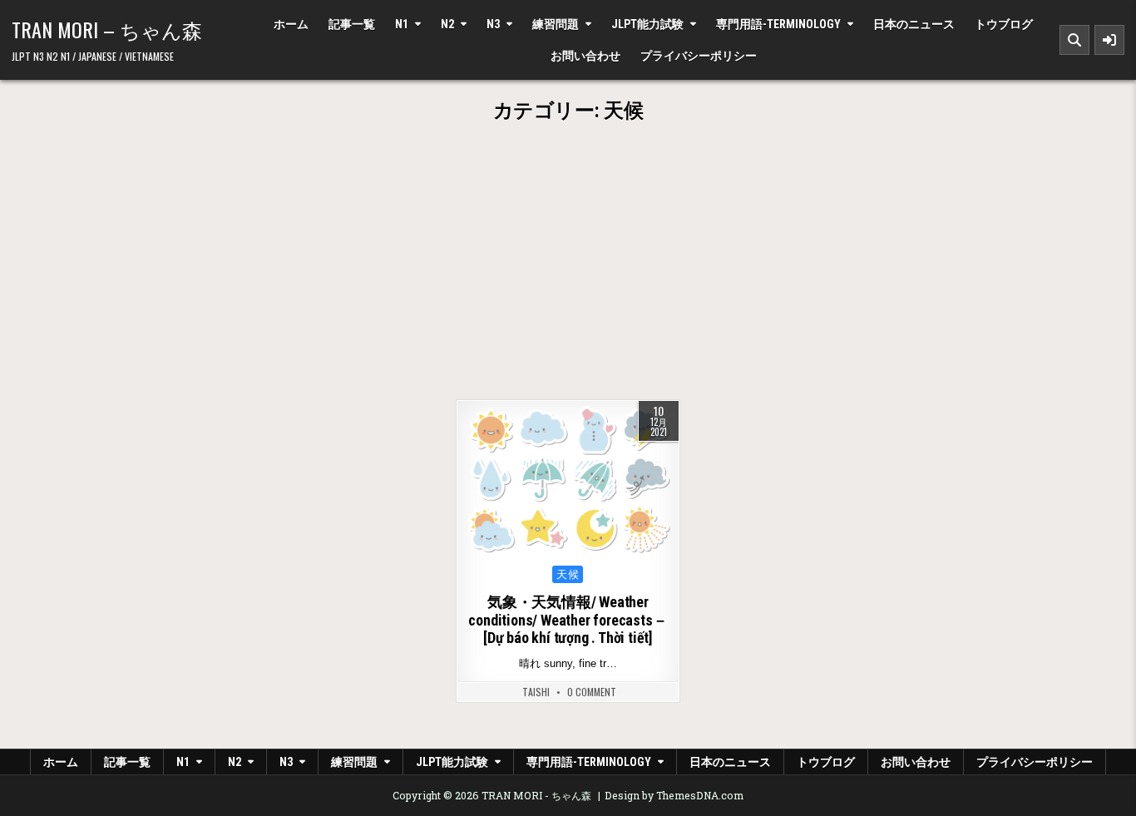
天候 (567, 574)
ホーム (291, 24)
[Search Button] (1074, 40)
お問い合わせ (585, 55)
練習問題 (555, 24)
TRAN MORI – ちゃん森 (107, 29)
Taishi (536, 692)
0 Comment (591, 692)
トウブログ (1004, 24)
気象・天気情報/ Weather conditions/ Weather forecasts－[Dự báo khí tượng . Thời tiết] (567, 619)
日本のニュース (914, 24)
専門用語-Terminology (778, 24)
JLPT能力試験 (647, 24)
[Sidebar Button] (1109, 40)
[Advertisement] (568, 274)
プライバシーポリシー (698, 55)
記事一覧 (351, 24)
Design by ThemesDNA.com (674, 795)
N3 (493, 24)
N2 (447, 24)
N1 (401, 24)
